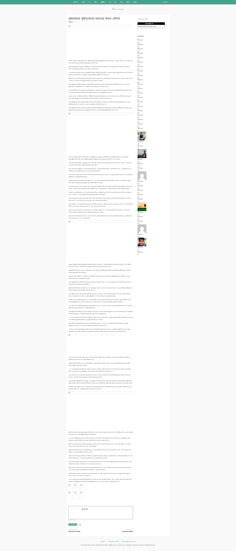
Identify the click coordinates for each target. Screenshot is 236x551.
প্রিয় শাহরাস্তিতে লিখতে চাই (129, 541)
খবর (110, 2)
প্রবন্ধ (83, 2)
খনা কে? (155, 23)
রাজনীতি (79, 524)
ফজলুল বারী (70, 22)
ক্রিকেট (128, 2)
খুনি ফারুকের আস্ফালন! (127, 531)
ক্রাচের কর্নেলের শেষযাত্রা (74, 531)
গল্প (89, 2)
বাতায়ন (135, 2)
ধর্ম (115, 2)
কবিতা (95, 2)
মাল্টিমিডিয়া (103, 2)
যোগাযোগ (102, 541)
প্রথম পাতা (76, 2)
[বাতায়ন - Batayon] (118, 9)
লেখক (121, 2)
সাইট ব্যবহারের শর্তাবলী (113, 541)
